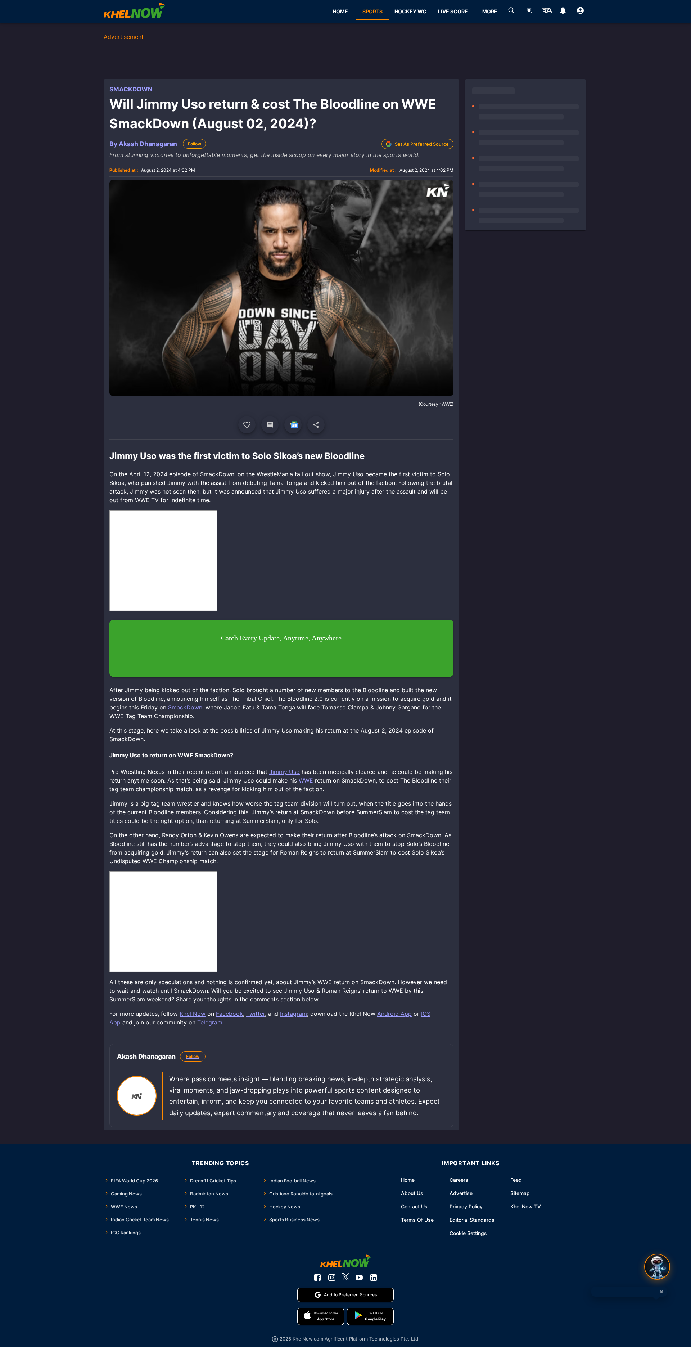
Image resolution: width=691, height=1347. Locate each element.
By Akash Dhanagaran (143, 144)
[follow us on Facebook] (317, 1277)
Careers (459, 1180)
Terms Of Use (417, 1220)
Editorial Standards (472, 1220)
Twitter (255, 1013)
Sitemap (520, 1193)
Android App (394, 1013)
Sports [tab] (372, 11)
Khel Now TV (525, 1206)
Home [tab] (340, 11)
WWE (306, 780)
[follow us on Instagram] (332, 1277)
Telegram (209, 1022)
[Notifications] (563, 11)
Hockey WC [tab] (410, 11)
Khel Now (193, 1013)
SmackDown (131, 89)
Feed (516, 1180)
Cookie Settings (468, 1233)
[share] (316, 424)
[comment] (270, 424)
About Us (412, 1193)
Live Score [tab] (453, 11)
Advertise (461, 1193)
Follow (194, 144)
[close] (661, 1292)
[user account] (580, 11)
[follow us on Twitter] (345, 1277)
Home (408, 1180)
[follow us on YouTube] (359, 1277)
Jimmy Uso (284, 771)
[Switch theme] (529, 11)
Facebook (229, 1013)
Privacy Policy (466, 1206)
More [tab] (489, 11)
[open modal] (657, 1267)
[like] (247, 424)
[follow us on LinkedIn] (373, 1277)
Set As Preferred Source (422, 144)
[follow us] (293, 424)
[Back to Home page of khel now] (134, 11)
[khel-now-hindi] (547, 11)
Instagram (293, 1013)
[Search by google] (511, 11)
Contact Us (414, 1206)
